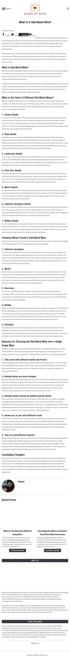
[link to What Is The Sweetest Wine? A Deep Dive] (17, 515)
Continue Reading (17, 550)
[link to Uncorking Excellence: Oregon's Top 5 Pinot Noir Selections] (52, 515)
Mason (21, 481)
